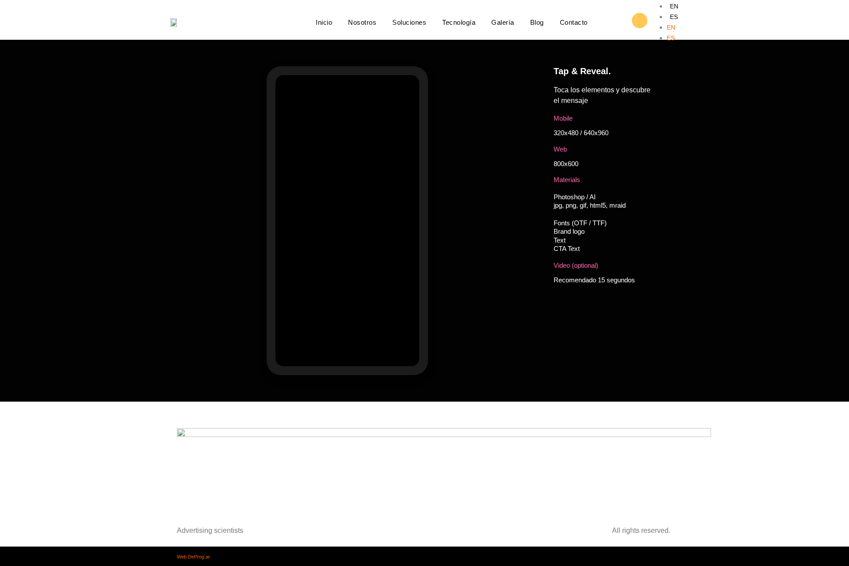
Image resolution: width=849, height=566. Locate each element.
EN (674, 6)
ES (674, 16)
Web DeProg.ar (193, 556)
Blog (537, 22)
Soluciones (409, 22)
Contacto (574, 22)
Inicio (324, 22)
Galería (502, 22)
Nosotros (362, 22)
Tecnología (458, 22)
